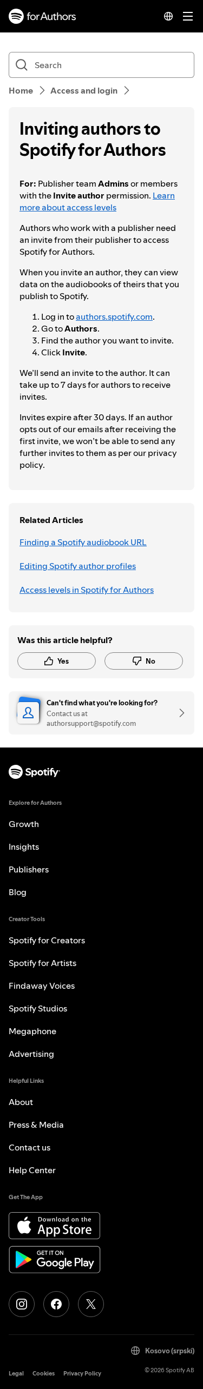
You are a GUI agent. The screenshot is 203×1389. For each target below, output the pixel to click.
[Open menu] (187, 16)
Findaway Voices (42, 985)
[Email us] (178, 713)
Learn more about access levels (97, 201)
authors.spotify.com (114, 316)
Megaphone (32, 1031)
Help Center (32, 1170)
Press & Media (36, 1124)
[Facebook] (56, 1304)
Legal (16, 1374)
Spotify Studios (38, 1008)
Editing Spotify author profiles (77, 566)
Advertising (31, 1054)
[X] (91, 1304)
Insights (24, 846)
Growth (24, 824)
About (21, 1102)
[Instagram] (22, 1304)
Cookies (43, 1374)
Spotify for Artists (42, 963)
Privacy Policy (82, 1374)
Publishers (29, 869)
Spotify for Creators (47, 940)
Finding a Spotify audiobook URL (83, 542)
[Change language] (168, 16)
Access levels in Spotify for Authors (86, 590)
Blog (18, 892)
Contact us (29, 1147)
